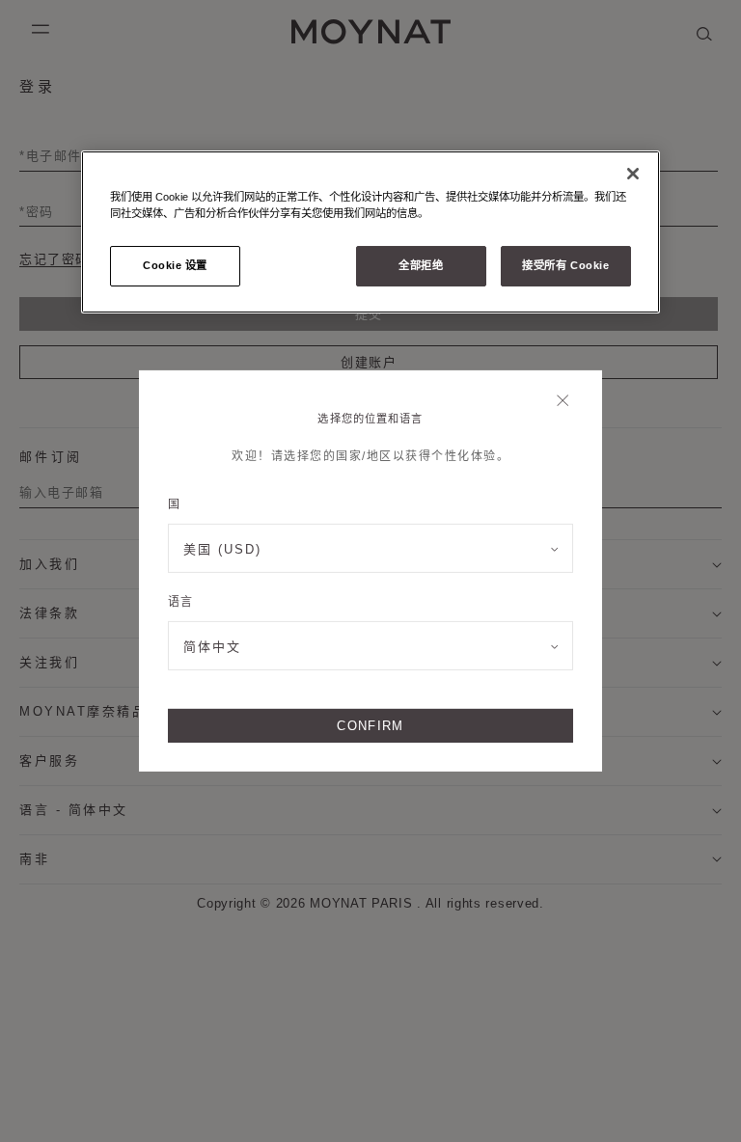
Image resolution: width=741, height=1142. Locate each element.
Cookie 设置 (175, 265)
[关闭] (568, 402)
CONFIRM (370, 726)
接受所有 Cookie (565, 265)
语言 (180, 602)
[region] (370, 231)
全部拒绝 (420, 265)
